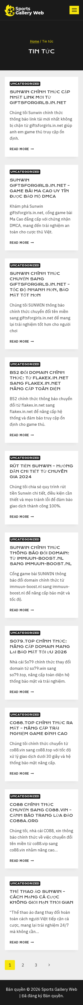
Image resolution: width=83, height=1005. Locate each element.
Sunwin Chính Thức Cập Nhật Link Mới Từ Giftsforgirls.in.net (40, 97)
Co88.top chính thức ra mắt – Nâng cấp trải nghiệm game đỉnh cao (41, 728)
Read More (22, 149)
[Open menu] (74, 10)
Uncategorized (24, 83)
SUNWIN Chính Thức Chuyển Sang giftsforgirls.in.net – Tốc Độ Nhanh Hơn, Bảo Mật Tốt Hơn (40, 284)
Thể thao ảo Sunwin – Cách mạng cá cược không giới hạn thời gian (41, 897)
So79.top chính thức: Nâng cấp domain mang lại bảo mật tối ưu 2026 (40, 646)
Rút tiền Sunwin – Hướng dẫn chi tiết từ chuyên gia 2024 (41, 471)
